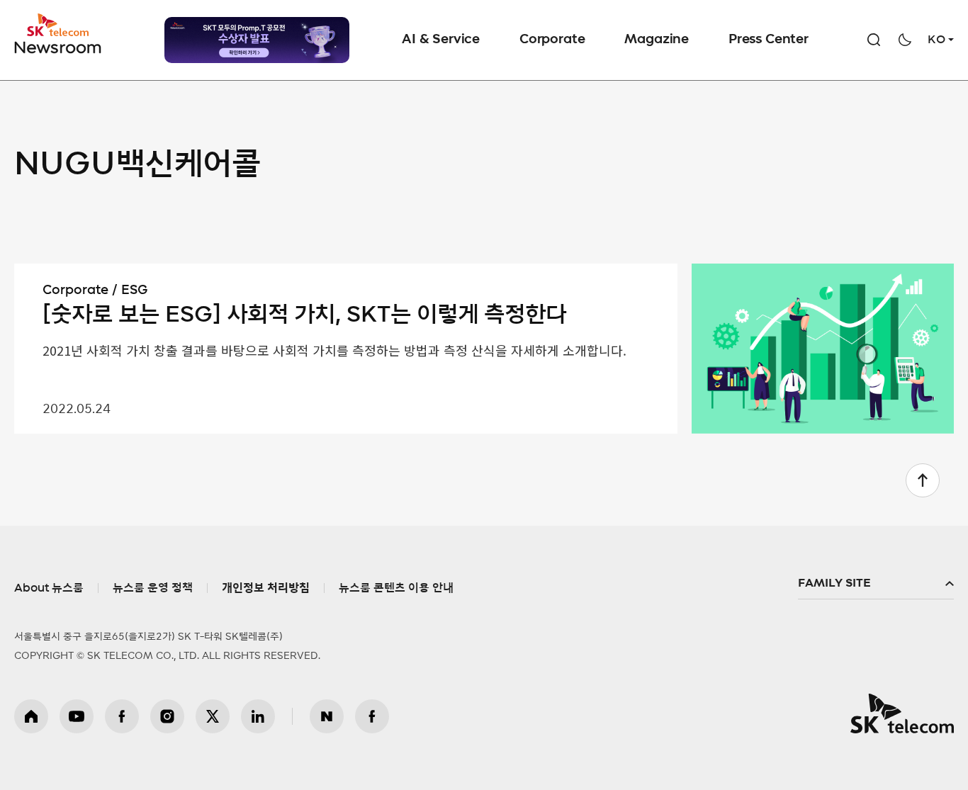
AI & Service (441, 39)
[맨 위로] (923, 480)
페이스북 (122, 716)
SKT (58, 34)
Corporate (552, 39)
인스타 (167, 716)
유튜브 (77, 716)
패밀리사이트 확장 (876, 583)
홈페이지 (31, 716)
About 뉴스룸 (49, 588)
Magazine (656, 39)
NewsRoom (58, 46)
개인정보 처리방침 (266, 588)
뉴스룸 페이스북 (372, 716)
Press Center (768, 39)
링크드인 (258, 716)
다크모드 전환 (904, 39)
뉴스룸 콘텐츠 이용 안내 (396, 588)
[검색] (873, 39)
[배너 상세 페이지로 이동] (256, 40)
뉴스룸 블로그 (327, 716)
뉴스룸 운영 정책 (153, 588)
